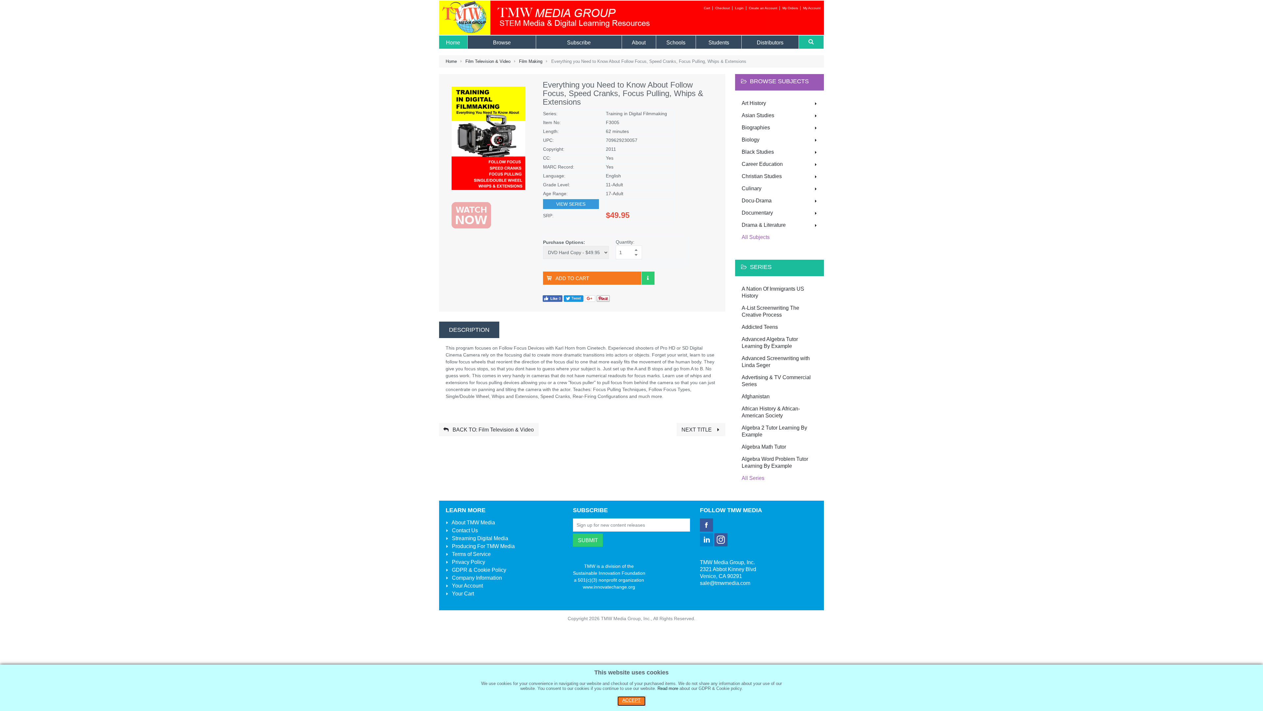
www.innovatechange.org (609, 587)
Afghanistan (756, 396)
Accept (631, 700)
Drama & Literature (764, 225)
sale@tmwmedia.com (725, 583)
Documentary (757, 213)
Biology (750, 140)
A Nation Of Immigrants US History (773, 292)
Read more (667, 688)
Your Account (467, 586)
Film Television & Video (487, 61)
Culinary (751, 188)
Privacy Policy (468, 562)
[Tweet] (573, 298)
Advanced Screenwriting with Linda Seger (776, 362)
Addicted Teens (760, 327)
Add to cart (572, 278)
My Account (812, 8)
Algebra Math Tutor (764, 447)
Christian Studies (762, 176)
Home (451, 61)
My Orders (790, 8)
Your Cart (462, 593)
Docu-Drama (757, 200)
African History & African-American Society (771, 412)
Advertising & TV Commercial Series (776, 381)
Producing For (483, 546)
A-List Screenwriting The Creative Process (770, 311)
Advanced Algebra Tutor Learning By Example (770, 342)
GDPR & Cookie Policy (478, 570)
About (473, 522)
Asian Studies (758, 115)
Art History (754, 103)
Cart (707, 8)
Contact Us (464, 530)
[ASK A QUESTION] (648, 278)
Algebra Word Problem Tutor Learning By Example (775, 462)
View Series (570, 204)
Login (739, 8)
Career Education (762, 164)
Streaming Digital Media (479, 538)
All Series (753, 478)
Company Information (476, 578)
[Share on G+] (590, 298)
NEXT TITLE (697, 430)
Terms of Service (471, 554)
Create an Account (763, 8)
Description (469, 330)
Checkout (722, 8)
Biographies (756, 127)
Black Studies (758, 152)
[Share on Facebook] (552, 298)
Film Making (530, 61)
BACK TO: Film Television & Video (492, 430)
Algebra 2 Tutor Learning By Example (774, 431)
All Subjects (756, 237)
